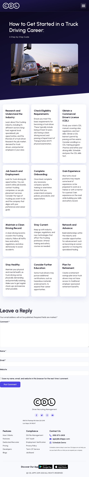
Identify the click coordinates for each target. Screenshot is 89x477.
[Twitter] (42, 415)
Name (3, 351)
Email (3, 360)
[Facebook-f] (36, 415)
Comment (4, 322)
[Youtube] (52, 415)
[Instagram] (47, 415)
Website (3, 369)
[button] (83, 5)
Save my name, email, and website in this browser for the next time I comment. (35, 378)
